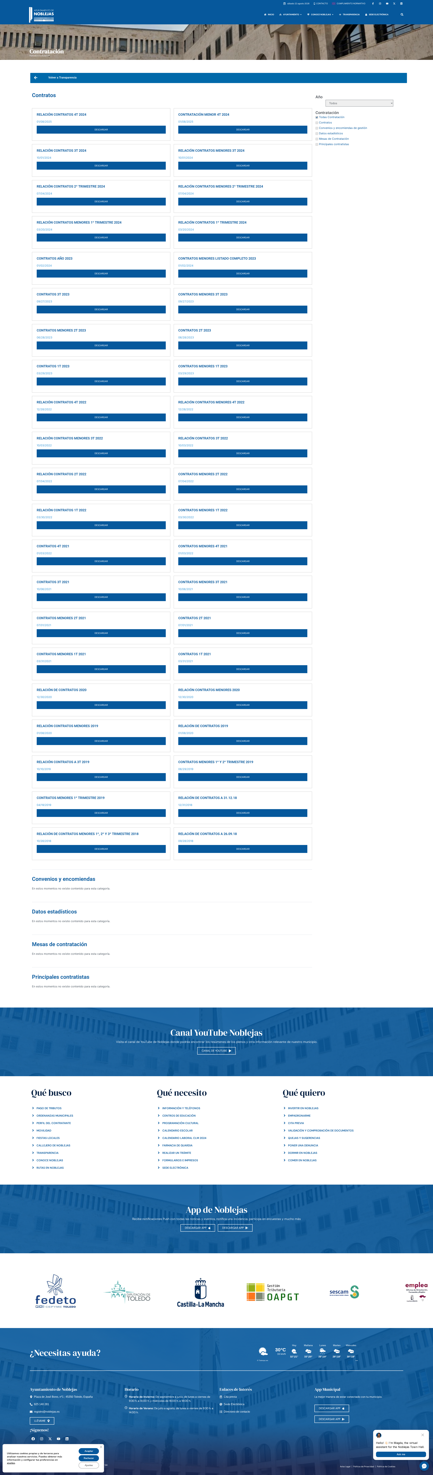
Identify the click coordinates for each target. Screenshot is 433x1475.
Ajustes (89, 1465)
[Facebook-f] (373, 3)
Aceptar (89, 1451)
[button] (402, 14)
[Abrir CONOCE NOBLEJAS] (333, 14)
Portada (33, 55)
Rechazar (89, 1458)
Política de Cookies (386, 1466)
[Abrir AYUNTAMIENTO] (301, 14)
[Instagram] (380, 3)
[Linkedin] (401, 3)
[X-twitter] (394, 3)
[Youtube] (387, 3)
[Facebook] (33, 1438)
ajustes (11, 1463)
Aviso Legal (345, 1466)
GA (106, 1465)
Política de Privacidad (363, 1466)
